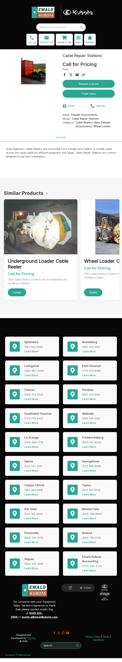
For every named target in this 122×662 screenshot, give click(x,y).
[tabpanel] (33, 69)
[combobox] (61, 27)
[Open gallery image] (33, 68)
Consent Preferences (18, 655)
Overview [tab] (61, 137)
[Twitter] (58, 633)
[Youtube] (67, 633)
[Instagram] (63, 633)
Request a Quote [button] (89, 83)
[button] (31, 39)
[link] (64, 39)
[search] (82, 27)
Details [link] (17, 292)
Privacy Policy (93, 636)
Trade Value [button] (88, 93)
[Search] (77, 645)
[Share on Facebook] (64, 75)
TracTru (31, 638)
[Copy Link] (83, 75)
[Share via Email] (77, 75)
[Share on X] (71, 75)
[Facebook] (54, 633)
